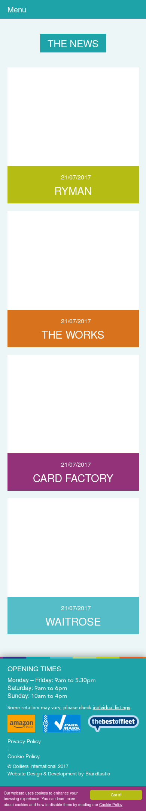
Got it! (116, 795)
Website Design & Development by (58, 773)
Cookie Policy (110, 804)
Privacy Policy (24, 741)
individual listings (111, 707)
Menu (16, 9)
